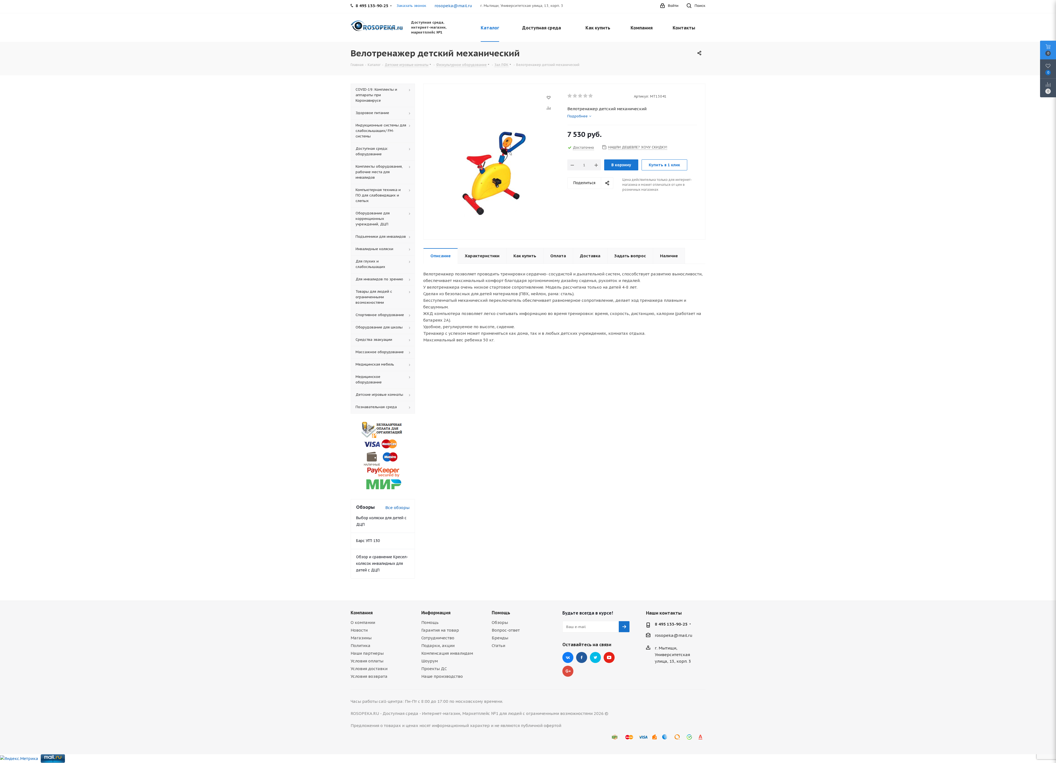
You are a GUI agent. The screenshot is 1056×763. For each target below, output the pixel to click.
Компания (362, 612)
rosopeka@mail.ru (453, 5)
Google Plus (567, 671)
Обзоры (500, 622)
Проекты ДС (434, 668)
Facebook (581, 657)
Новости (359, 630)
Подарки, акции (438, 645)
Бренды (500, 637)
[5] (590, 96)
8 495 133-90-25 (671, 624)
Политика (360, 645)
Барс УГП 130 (368, 540)
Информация (435, 612)
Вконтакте (567, 657)
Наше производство (442, 676)
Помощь (430, 622)
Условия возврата (369, 676)
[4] (585, 96)
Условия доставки (369, 668)
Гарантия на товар (440, 630)
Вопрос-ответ (506, 630)
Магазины (361, 637)
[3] (580, 96)
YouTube (609, 657)
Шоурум (429, 661)
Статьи (498, 645)
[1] (570, 96)
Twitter (595, 657)
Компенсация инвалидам (447, 653)
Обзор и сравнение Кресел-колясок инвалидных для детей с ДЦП (382, 563)
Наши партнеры (367, 653)
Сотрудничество (437, 637)
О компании (363, 622)
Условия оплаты (367, 661)
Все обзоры (397, 507)
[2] (575, 96)
